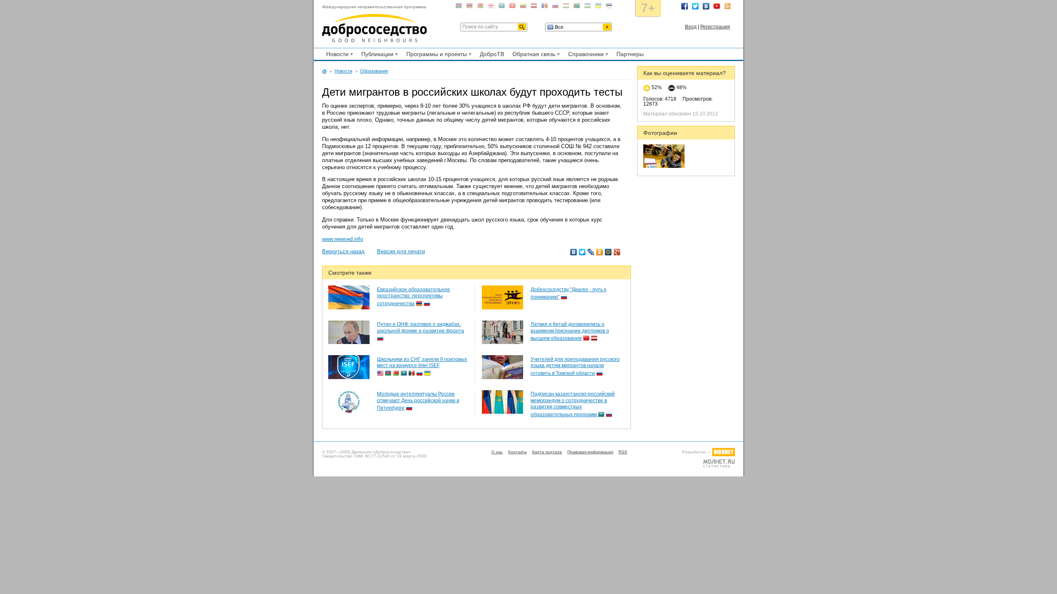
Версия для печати (401, 251)
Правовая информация (590, 452)
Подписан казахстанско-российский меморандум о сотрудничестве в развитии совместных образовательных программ (573, 404)
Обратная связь (532, 55)
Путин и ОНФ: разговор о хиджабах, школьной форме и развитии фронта (420, 327)
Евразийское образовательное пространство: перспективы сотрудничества (413, 296)
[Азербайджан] (458, 7)
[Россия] (555, 7)
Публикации (376, 55)
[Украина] (598, 7)
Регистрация (715, 27)
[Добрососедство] (374, 23)
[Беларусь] (480, 7)
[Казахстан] (501, 7)
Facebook (684, 6)
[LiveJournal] (591, 252)
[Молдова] (544, 7)
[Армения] (469, 7)
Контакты (517, 452)
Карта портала (547, 452)
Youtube (716, 6)
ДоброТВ (492, 54)
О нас (497, 452)
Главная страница (324, 71)
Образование (374, 70)
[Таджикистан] (566, 7)
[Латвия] (534, 7)
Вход (691, 27)
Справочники (584, 55)
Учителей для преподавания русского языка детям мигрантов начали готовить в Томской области (575, 366)
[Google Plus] (617, 252)
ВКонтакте (706, 6)
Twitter (695, 6)
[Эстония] (609, 7)
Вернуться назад (343, 251)
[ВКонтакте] (573, 252)
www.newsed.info (342, 239)
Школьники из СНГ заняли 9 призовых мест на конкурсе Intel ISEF (422, 362)
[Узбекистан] (587, 7)
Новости (336, 55)
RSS (727, 6)
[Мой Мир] (608, 252)
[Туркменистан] (577, 7)
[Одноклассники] (599, 252)
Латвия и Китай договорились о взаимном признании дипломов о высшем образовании (570, 331)
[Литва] (523, 7)
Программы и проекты (435, 55)
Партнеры (630, 54)
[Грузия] (491, 7)
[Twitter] (582, 252)
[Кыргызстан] (512, 7)
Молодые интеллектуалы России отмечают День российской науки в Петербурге (418, 401)
